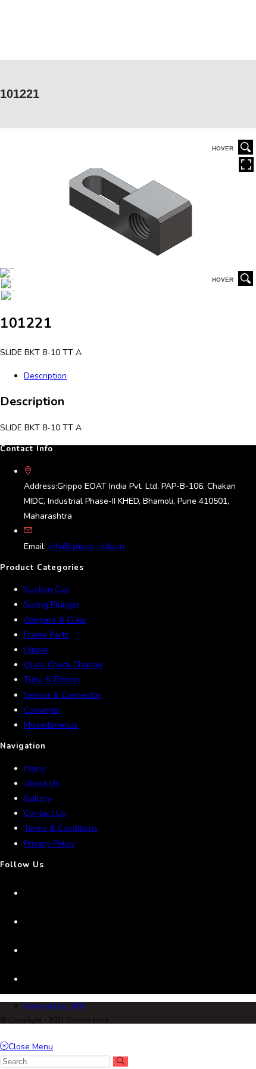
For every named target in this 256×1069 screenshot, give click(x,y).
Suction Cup (47, 589)
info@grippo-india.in (85, 546)
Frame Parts (46, 634)
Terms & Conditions (61, 828)
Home (35, 768)
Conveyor (42, 710)
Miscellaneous (51, 725)
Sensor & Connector (62, 695)
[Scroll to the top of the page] (3, 1031)
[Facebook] (27, 922)
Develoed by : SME (54, 1006)
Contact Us (45, 813)
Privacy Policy (49, 843)
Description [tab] (45, 375)
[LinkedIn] (27, 950)
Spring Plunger (52, 604)
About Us (42, 783)
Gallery (37, 798)
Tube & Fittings (52, 679)
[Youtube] (27, 979)
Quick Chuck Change (63, 664)
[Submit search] (121, 1061)
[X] (27, 893)
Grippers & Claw (55, 620)
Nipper (36, 649)
